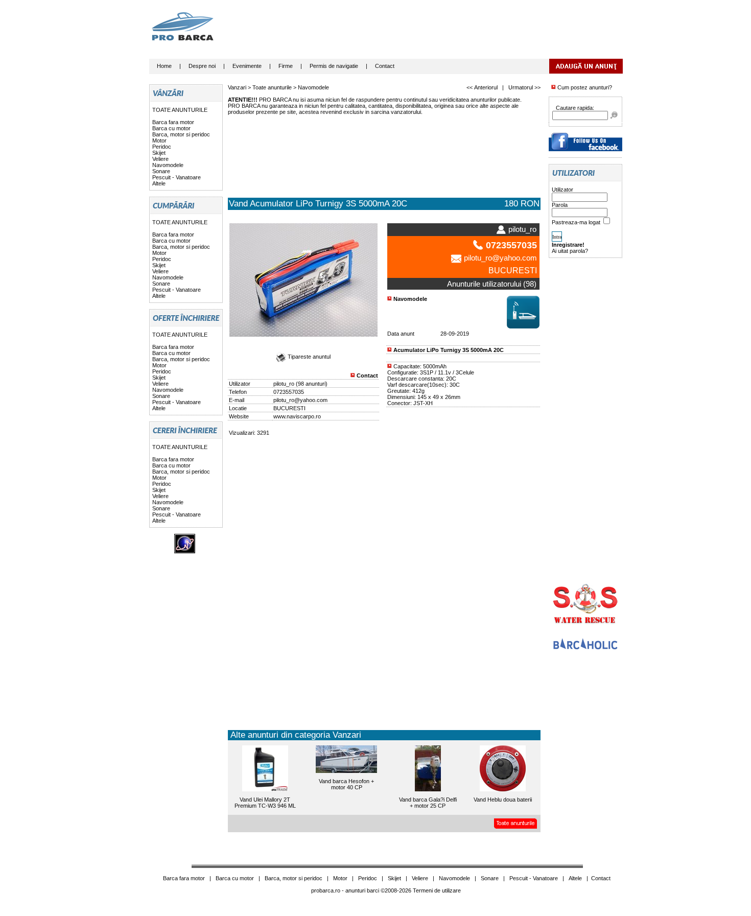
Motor (159, 140)
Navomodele (167, 165)
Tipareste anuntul (308, 357)
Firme (285, 66)
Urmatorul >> (524, 87)
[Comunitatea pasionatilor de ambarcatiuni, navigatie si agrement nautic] (585, 648)
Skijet (159, 153)
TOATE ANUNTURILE (179, 110)
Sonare (161, 171)
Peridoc (161, 147)
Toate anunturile (272, 87)
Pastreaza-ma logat (577, 222)
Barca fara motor (173, 122)
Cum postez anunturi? (584, 87)
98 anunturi (311, 384)
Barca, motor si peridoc (181, 134)
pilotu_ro (283, 384)
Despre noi (202, 66)
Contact (384, 66)
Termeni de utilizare (437, 890)
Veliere (160, 159)
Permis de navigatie (334, 66)
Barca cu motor (171, 128)
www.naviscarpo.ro (297, 416)
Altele (159, 183)
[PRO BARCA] (585, 149)
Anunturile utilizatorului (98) (491, 283)
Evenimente (247, 66)
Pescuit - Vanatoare (176, 177)
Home (164, 66)
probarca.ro (325, 890)
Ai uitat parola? (570, 251)
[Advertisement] (437, 33)
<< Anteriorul (482, 87)
